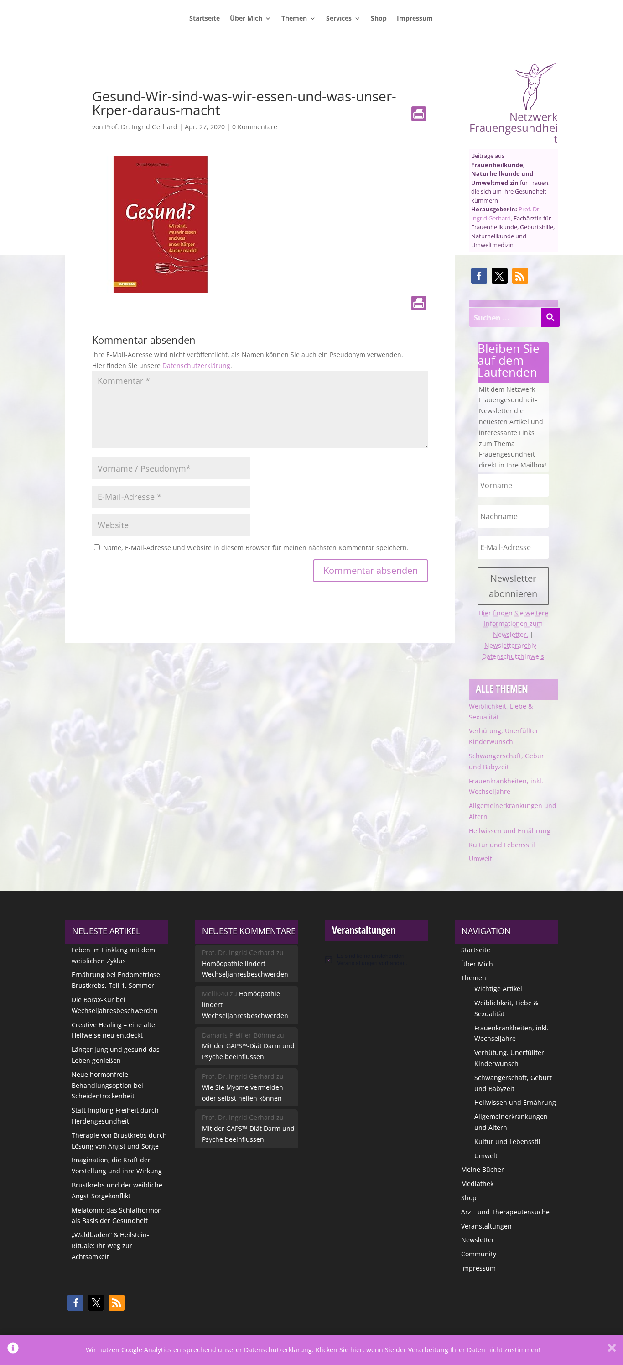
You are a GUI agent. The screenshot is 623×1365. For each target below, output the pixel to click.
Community (478, 1254)
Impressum (415, 18)
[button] (479, 276)
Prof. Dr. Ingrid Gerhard (141, 126)
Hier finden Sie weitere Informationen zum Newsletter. (513, 624)
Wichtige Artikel (498, 988)
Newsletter (477, 1239)
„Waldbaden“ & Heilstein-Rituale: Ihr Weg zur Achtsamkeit (110, 1245)
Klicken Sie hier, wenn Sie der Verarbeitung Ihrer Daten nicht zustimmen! (428, 1349)
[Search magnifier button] (550, 317)
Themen (294, 18)
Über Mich (246, 18)
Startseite (204, 18)
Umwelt (480, 858)
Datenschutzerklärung (196, 365)
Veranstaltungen (486, 1226)
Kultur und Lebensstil (502, 844)
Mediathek (477, 1183)
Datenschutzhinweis (513, 656)
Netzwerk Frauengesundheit (513, 126)
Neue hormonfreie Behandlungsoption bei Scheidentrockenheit (107, 1085)
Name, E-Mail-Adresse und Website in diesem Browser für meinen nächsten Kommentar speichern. (256, 547)
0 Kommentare (254, 126)
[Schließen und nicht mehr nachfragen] (612, 1350)
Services (339, 18)
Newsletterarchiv (510, 645)
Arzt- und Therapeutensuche (505, 1212)
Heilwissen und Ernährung (509, 830)
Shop (379, 18)
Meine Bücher (482, 1169)
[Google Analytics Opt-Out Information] (13, 1350)
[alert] (376, 959)
